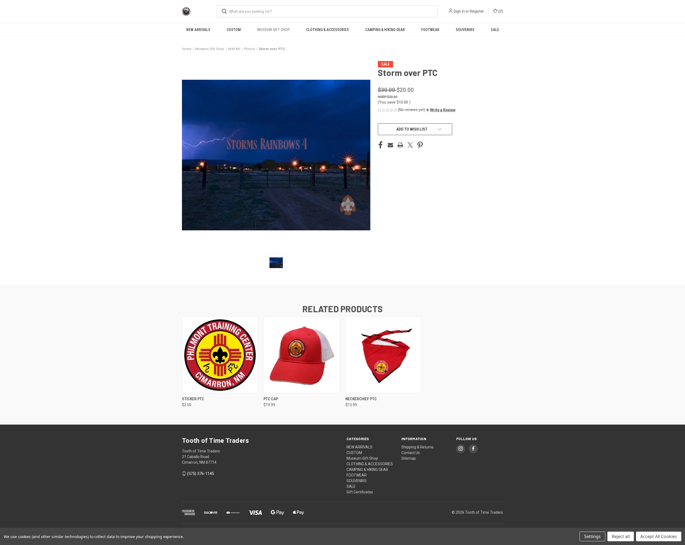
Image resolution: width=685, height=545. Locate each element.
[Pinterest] (420, 145)
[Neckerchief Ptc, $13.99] (383, 355)
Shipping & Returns (417, 447)
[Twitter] (410, 145)
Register (477, 11)
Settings (592, 536)
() (500, 11)
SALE (495, 30)
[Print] (400, 145)
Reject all (621, 536)
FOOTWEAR (430, 30)
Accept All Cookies (658, 536)
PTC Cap (271, 399)
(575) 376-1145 (200, 473)
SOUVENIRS (465, 30)
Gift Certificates (360, 492)
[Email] (390, 145)
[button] (440, 110)
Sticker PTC (193, 399)
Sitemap (408, 458)
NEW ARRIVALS (198, 30)
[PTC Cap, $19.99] (301, 355)
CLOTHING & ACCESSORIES (327, 30)
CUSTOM (234, 30)
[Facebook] (380, 145)
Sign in (459, 11)
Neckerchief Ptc (361, 399)
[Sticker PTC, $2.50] (220, 355)
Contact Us (410, 453)
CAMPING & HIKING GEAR (385, 30)
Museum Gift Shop (273, 30)
